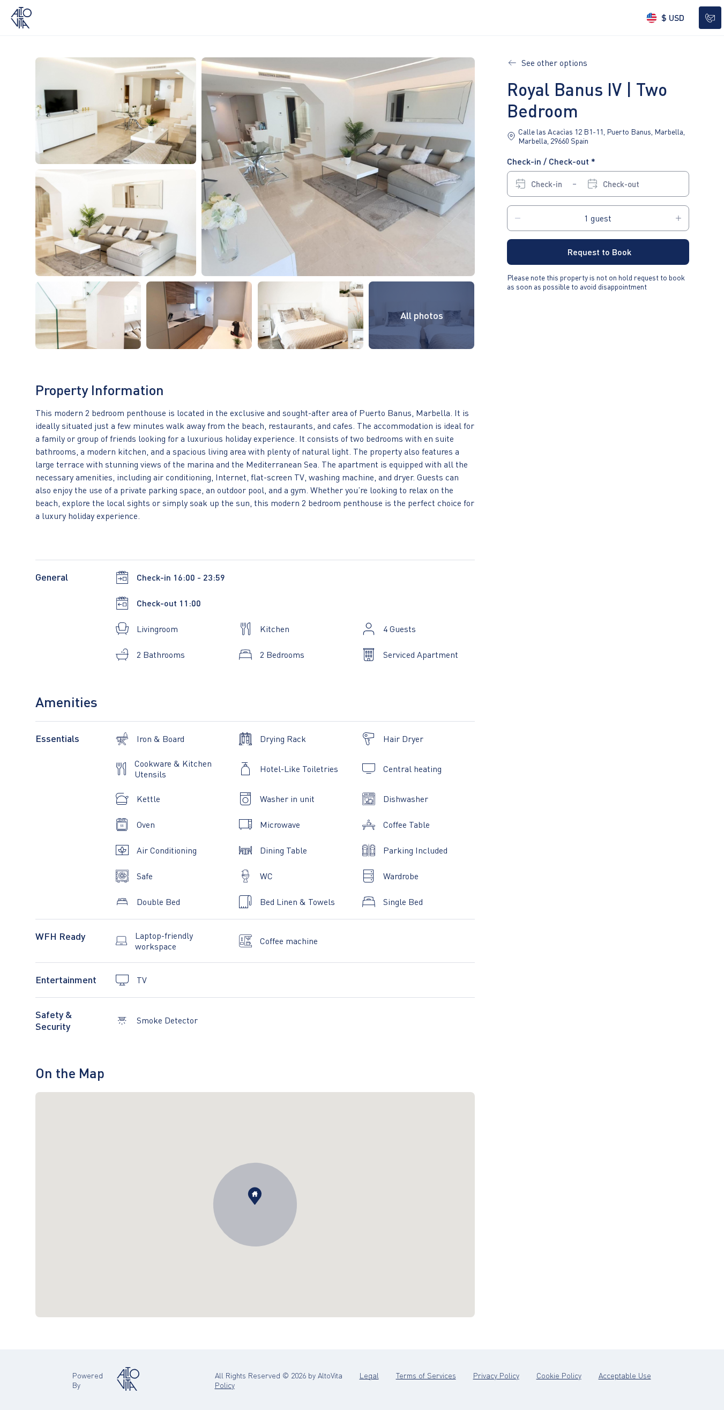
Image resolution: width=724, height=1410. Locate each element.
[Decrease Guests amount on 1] (518, 218)
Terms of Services (426, 1375)
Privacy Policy (496, 1375)
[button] (338, 166)
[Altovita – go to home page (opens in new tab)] (128, 1379)
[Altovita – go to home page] (21, 17)
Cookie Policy (558, 1375)
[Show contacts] (710, 17)
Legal (369, 1375)
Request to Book (599, 251)
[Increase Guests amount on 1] (678, 218)
